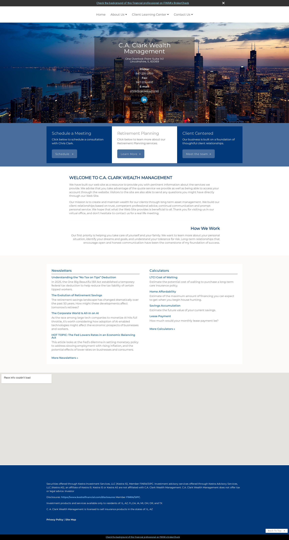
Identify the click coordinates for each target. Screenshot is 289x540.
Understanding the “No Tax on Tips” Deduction (84, 277)
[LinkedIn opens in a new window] (144, 99)
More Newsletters (65, 357)
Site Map (70, 519)
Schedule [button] (62, 154)
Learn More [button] (129, 154)
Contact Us (182, 14)
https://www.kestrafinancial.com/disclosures (88, 497)
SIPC (137, 497)
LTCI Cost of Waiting (163, 277)
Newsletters (62, 271)
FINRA (130, 497)
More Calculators (162, 328)
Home (101, 14)
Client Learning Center (149, 14)
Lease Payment (160, 316)
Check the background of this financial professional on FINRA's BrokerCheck (143, 3)
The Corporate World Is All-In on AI (75, 313)
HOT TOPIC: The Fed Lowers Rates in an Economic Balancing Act (93, 336)
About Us (117, 14)
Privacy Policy (54, 519)
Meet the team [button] (197, 154)
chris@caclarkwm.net (144, 91)
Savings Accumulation (165, 305)
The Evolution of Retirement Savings (77, 295)
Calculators (159, 271)
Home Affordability (163, 291)
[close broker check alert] (223, 3)
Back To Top (275, 530)
